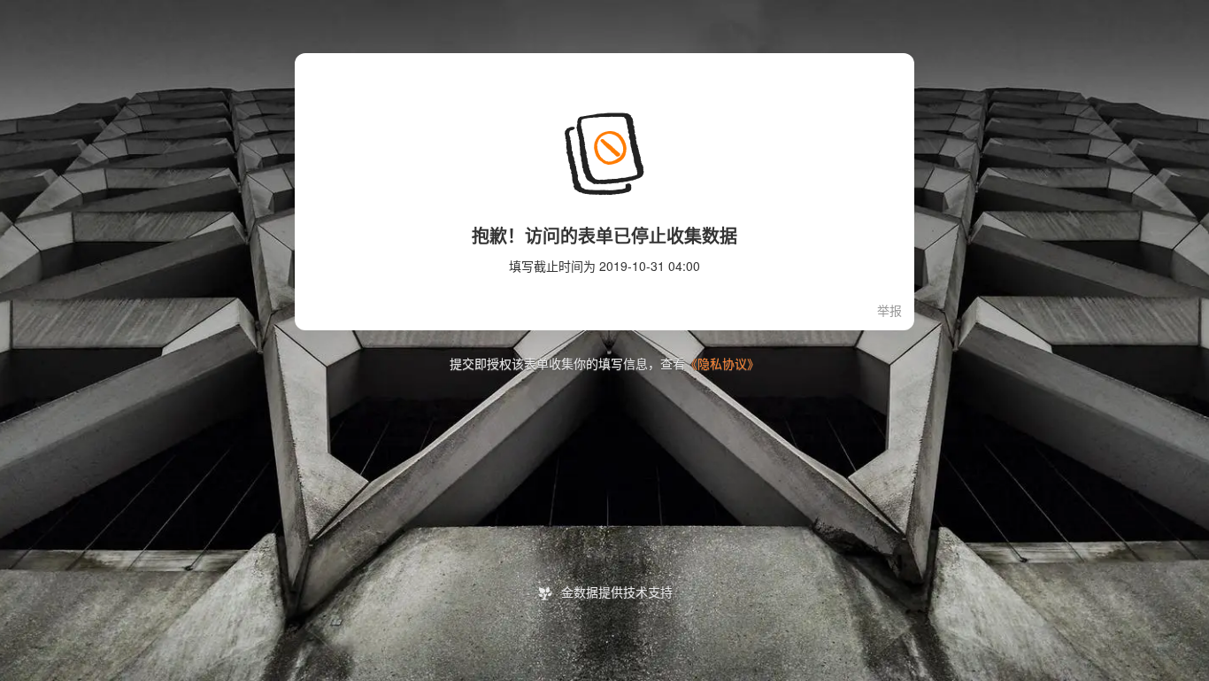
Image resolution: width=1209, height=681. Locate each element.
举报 (889, 311)
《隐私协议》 (722, 364)
